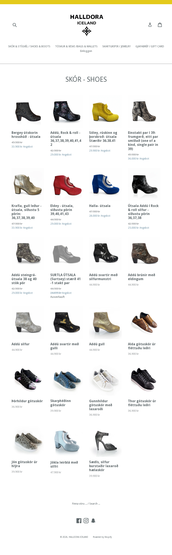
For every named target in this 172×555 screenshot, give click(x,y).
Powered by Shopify (102, 537)
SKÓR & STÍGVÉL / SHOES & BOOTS (29, 46)
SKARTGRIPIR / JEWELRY (116, 46)
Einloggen (86, 51)
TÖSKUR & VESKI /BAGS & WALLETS (76, 46)
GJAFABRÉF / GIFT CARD (150, 46)
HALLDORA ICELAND (78, 537)
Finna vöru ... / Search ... (86, 503)
